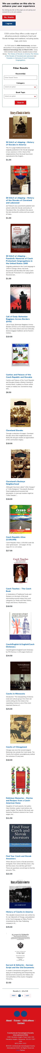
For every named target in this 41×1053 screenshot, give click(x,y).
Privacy (17, 1020)
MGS (18, 1050)
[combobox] (20, 87)
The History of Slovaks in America (19, 54)
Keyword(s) (20, 74)
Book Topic (20, 92)
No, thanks (9, 17)
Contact (21, 1023)
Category (20, 83)
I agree (9, 23)
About (9, 1020)
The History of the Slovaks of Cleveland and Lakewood (21, 55)
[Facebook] (17, 1014)
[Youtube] (24, 1014)
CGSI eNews (28, 1020)
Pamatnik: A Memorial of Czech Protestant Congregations (20, 59)
